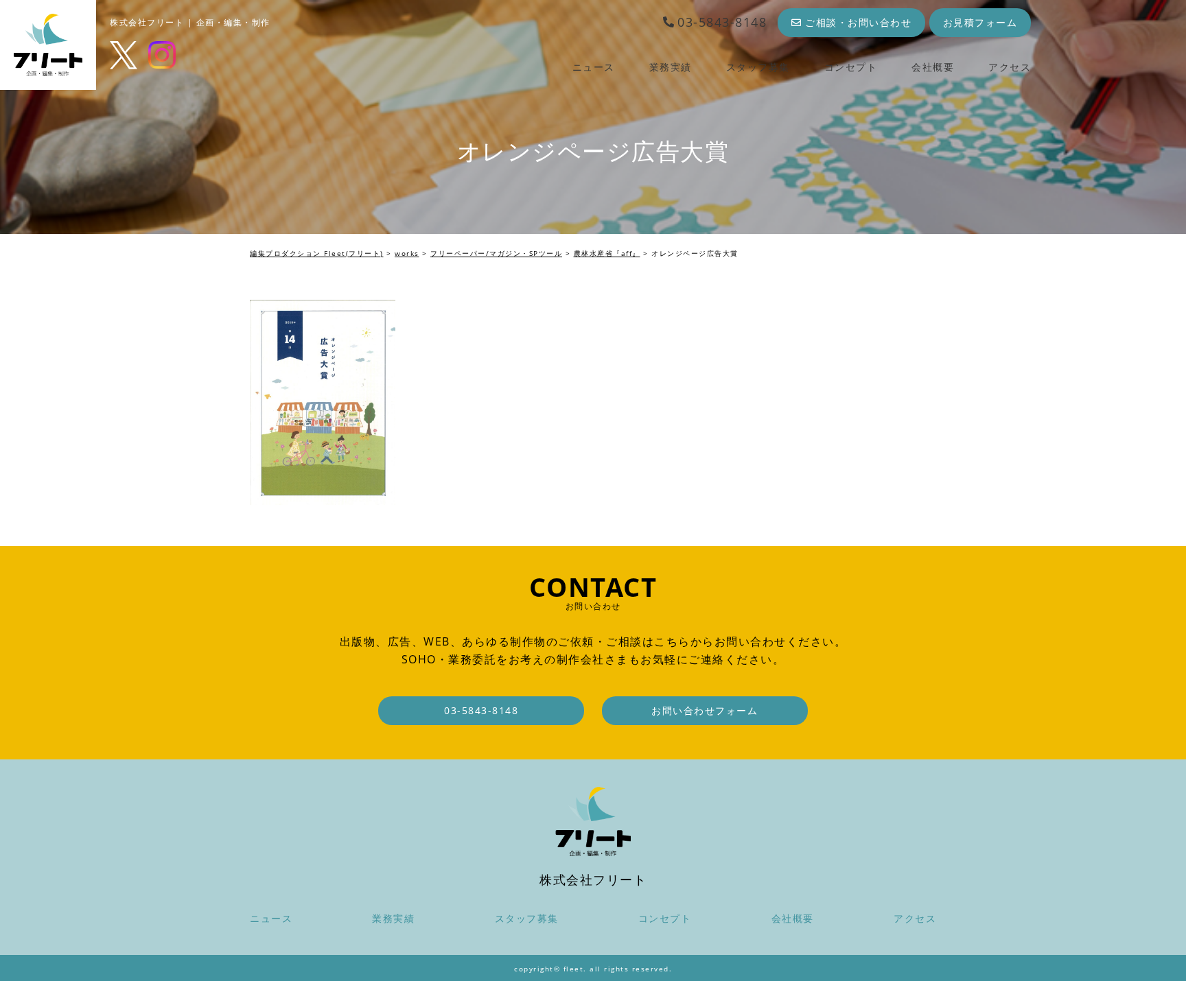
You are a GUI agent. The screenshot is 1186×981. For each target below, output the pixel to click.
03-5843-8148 (722, 22)
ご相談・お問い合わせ (858, 22)
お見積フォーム (980, 22)
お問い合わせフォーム (704, 710)
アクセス (1009, 66)
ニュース (593, 66)
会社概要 (932, 66)
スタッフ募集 (758, 66)
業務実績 (670, 66)
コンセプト (851, 66)
